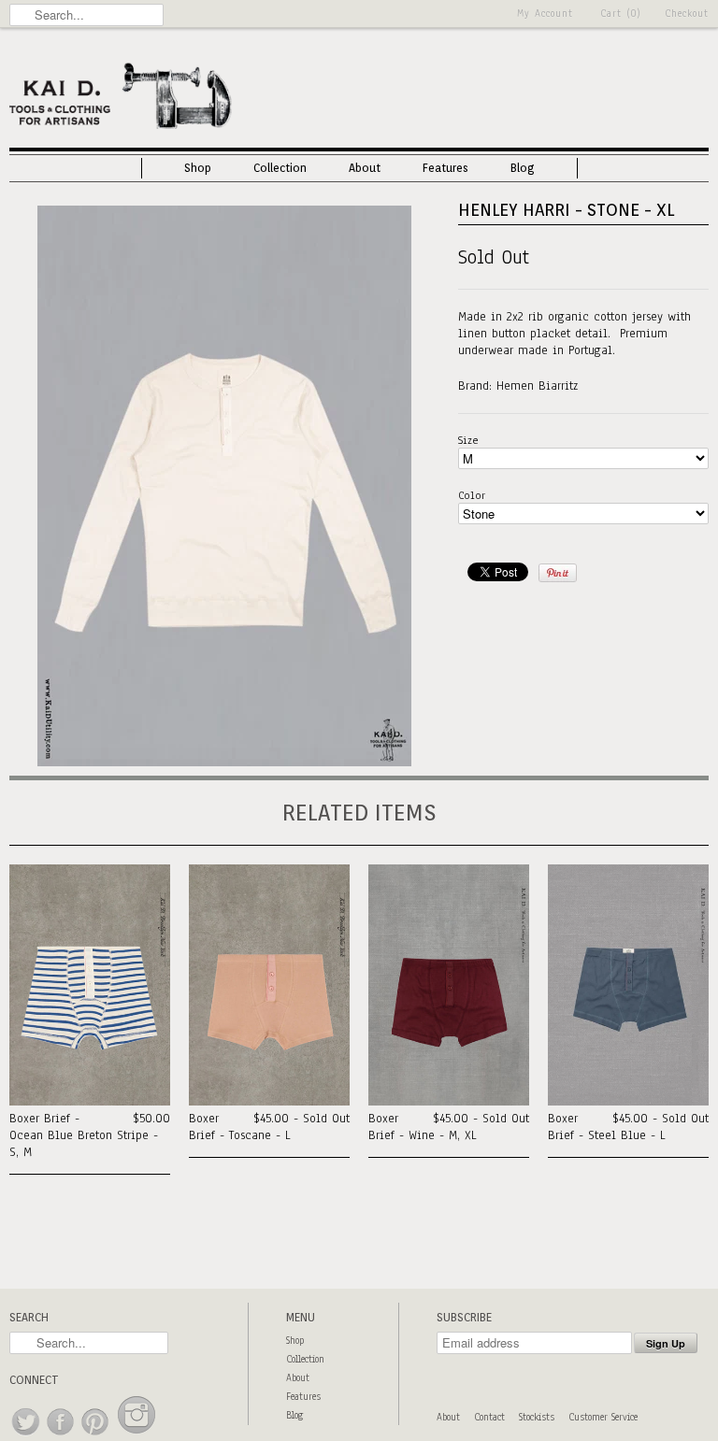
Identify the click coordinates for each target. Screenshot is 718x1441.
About (365, 168)
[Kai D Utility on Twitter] (26, 1436)
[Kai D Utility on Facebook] (61, 1436)
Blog (522, 168)
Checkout (687, 14)
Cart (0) (620, 14)
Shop (197, 168)
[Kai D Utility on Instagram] (136, 1436)
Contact (489, 1417)
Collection (280, 168)
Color (471, 495)
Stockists (536, 1417)
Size (468, 440)
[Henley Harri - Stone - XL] (224, 762)
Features (445, 168)
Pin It (557, 573)
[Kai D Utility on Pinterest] (96, 1436)
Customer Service (603, 1417)
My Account (545, 14)
